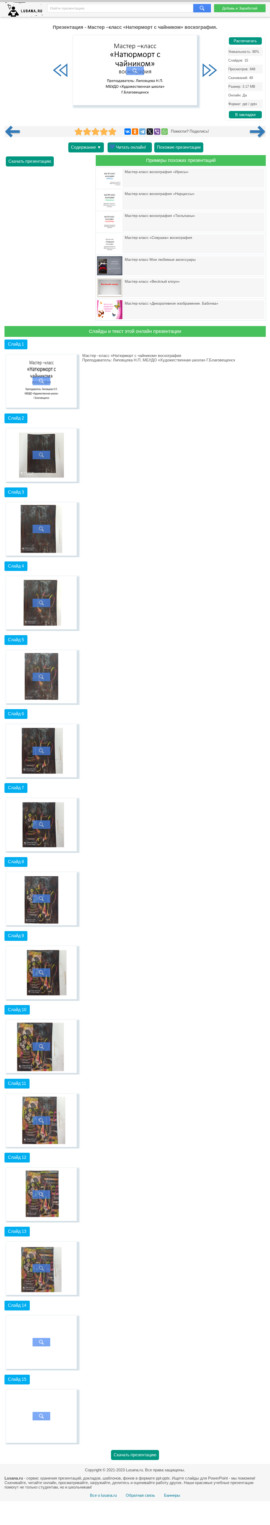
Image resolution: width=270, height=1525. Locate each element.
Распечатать (245, 41)
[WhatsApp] (164, 131)
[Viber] (157, 131)
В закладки (245, 115)
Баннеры (172, 1495)
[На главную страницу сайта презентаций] (26, 10)
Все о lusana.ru (103, 1495)
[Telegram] (142, 131)
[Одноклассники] (135, 131)
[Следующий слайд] (209, 71)
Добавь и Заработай (239, 8)
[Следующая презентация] (258, 131)
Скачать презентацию (29, 161)
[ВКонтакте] (127, 131)
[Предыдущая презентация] (14, 131)
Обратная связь (140, 1495)
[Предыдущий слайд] (60, 71)
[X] (150, 131)
